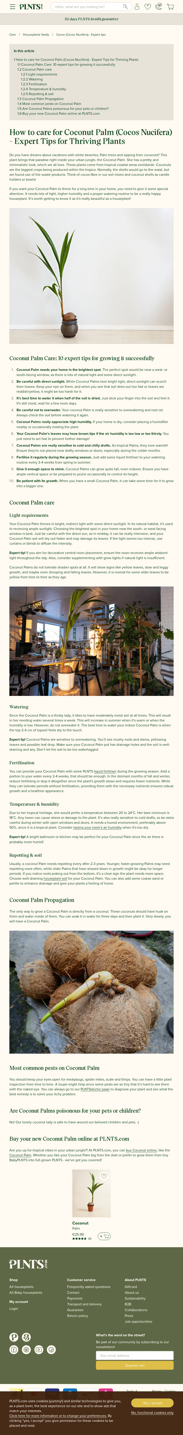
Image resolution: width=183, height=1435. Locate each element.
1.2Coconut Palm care (34, 69)
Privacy (157, 1391)
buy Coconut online (141, 1150)
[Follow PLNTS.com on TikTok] (51, 1349)
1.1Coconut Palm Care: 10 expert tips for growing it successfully (66, 64)
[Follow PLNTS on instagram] (13, 1337)
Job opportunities (138, 1321)
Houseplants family (36, 34)
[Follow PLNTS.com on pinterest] (26, 1349)
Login (13, 1308)
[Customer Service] (158, 6)
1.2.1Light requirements (39, 74)
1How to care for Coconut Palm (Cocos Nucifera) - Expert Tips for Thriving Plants (76, 59)
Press (129, 1315)
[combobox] (91, 6)
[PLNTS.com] (31, 6)
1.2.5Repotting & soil (37, 93)
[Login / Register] (137, 6)
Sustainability (135, 1298)
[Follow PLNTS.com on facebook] (13, 1349)
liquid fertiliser (105, 771)
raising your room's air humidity (97, 827)
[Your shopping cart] (170, 6)
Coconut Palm (20, 1155)
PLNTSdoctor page (95, 1089)
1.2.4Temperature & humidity (43, 88)
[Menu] (12, 6)
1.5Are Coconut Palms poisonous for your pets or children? (63, 108)
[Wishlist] (147, 6)
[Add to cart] (104, 1236)
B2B (128, 1304)
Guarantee (75, 1309)
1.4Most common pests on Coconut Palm (49, 103)
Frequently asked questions (88, 1286)
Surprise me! (135, 1365)
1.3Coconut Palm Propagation (40, 98)
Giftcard (131, 1286)
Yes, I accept (152, 1402)
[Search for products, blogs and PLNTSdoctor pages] (125, 6)
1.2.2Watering (32, 79)
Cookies (170, 1391)
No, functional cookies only (152, 1412)
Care (12, 34)
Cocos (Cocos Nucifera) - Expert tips (81, 34)
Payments (74, 1298)
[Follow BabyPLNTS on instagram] (26, 1337)
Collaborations (136, 1309)
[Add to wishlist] (104, 1176)
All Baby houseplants (25, 1292)
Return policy (77, 1315)
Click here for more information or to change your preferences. (58, 1415)
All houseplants (21, 1286)
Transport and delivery (84, 1304)
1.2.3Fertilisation (34, 84)
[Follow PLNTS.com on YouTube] (38, 1349)
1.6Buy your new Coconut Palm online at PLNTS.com (58, 113)
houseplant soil (55, 878)
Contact (73, 1292)
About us (132, 1292)
